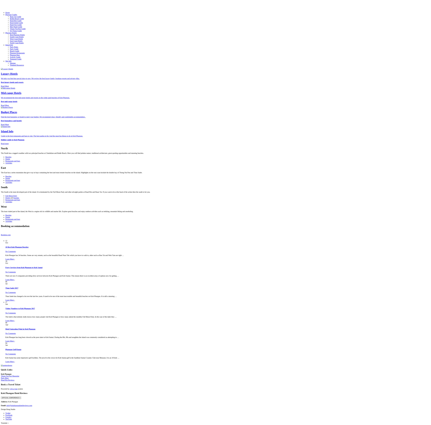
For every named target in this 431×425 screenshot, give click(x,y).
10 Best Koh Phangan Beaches (17, 247)
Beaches (8, 157)
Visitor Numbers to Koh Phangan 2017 (20, 308)
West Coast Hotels (16, 39)
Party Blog (5, 378)
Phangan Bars (15, 55)
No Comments (10, 251)
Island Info (9, 45)
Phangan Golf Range (13, 349)
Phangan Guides (11, 15)
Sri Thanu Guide (16, 31)
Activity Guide (15, 57)
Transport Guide (15, 59)
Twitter (7, 413)
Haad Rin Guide (16, 21)
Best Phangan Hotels (17, 35)
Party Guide (14, 49)
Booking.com (6, 235)
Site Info (8, 61)
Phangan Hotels (11, 33)
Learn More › (10, 259)
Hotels (7, 159)
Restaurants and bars (12, 161)
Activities (8, 163)
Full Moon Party (11, 196)
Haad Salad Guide (16, 23)
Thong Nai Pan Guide (18, 29)
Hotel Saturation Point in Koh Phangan (20, 329)
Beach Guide (14, 51)
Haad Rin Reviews (7, 380)
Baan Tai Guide (15, 17)
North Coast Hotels (17, 43)
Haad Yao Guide (16, 25)
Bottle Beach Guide (17, 19)
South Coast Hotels (17, 37)
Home (7, 13)
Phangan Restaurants (17, 53)
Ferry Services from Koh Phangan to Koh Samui (23, 268)
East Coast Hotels (16, 41)
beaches (16, 198)
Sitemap (13, 63)
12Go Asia (14, 389)
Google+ (8, 417)
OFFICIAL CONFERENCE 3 (11, 398)
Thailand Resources (17, 65)
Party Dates (14, 47)
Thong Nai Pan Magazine (10, 376)
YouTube (8, 419)
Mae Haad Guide (16, 27)
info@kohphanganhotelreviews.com (19, 405)
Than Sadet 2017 (11, 288)
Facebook (8, 415)
